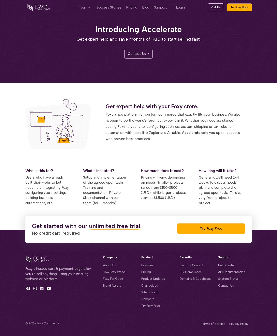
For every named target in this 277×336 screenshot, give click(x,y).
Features (147, 265)
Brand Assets (112, 285)
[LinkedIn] (42, 289)
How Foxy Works (114, 272)
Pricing (131, 7)
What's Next (149, 292)
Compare (147, 299)
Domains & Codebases (195, 279)
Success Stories (109, 7)
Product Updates (153, 279)
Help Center (226, 265)
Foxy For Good (113, 279)
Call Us (215, 7)
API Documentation (231, 272)
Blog (145, 7)
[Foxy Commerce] (39, 7)
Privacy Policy (238, 324)
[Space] (37, 259)
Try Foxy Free (239, 7)
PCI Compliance (191, 272)
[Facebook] (28, 289)
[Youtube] (49, 289)
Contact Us (137, 54)
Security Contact (191, 265)
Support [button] (160, 7)
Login (180, 7)
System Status (228, 279)
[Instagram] (35, 289)
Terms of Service (213, 324)
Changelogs (149, 285)
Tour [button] (83, 7)
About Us (109, 265)
